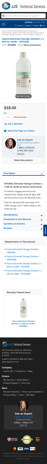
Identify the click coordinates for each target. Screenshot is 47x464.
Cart (43, 25)
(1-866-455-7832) (38, 22)
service (19, 25)
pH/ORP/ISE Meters (20, 31)
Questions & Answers (14, 224)
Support (28, 25)
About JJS (8, 371)
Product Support (11, 383)
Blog (30, 371)
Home (4, 31)
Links (21, 395)
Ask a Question (15, 124)
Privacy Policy (9, 395)
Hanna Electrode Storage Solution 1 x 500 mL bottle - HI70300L (24, 265)
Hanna (9, 31)
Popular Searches (11, 392)
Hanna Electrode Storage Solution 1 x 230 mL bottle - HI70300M (24, 272)
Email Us (20, 154)
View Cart (25, 383)
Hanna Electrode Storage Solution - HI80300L (23, 251)
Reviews (8, 228)
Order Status (22, 380)
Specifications (11, 215)
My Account (8, 380)
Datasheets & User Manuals (17, 219)
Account (36, 25)
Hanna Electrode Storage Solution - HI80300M (23, 258)
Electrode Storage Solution (28, 33)
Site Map (30, 395)
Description (9, 173)
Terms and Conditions (32, 392)
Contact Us (20, 371)
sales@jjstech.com (10, 362)
